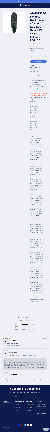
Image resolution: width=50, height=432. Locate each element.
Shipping (32, 48)
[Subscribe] (35, 396)
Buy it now (38, 61)
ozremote (8, 427)
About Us (17, 404)
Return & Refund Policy (18, 415)
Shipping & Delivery (17, 411)
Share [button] (33, 305)
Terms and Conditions (28, 411)
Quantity (32, 50)
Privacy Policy (29, 407)
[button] (2, 5)
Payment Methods (30, 404)
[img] (6, 338)
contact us (43, 413)
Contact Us (17, 407)
